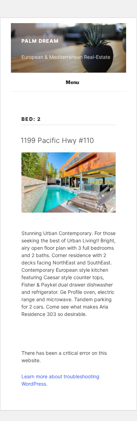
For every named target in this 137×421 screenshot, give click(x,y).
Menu (72, 82)
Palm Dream (40, 41)
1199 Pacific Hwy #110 (57, 140)
